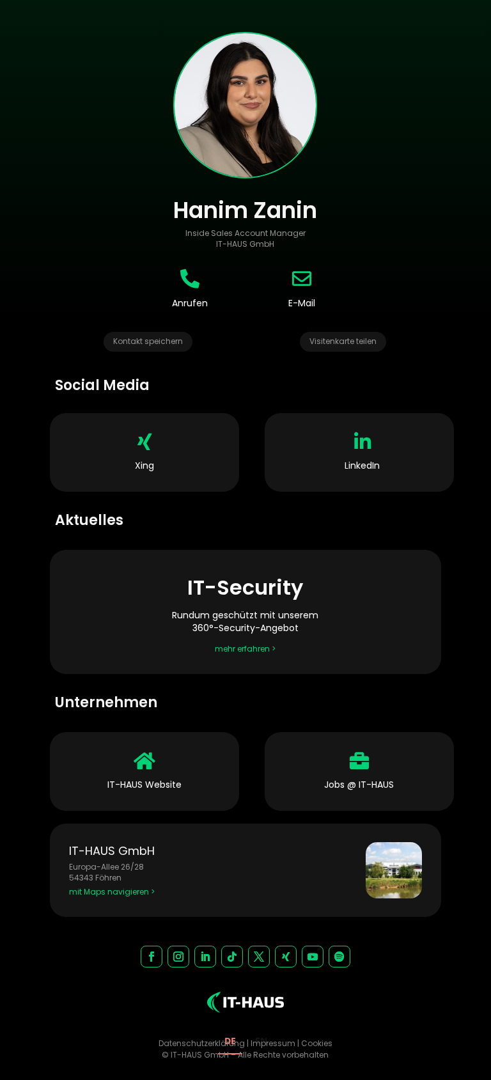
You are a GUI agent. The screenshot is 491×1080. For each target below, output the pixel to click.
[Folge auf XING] (286, 956)
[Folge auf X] (259, 956)
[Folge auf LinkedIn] (205, 956)
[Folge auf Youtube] (312, 956)
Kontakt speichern (148, 341)
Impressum (273, 1043)
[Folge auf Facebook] (151, 956)
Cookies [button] (316, 1043)
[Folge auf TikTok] (232, 956)
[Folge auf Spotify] (339, 956)
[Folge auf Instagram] (178, 956)
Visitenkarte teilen (343, 341)
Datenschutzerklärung (202, 1043)
